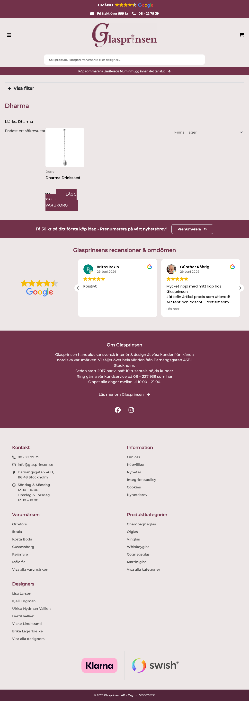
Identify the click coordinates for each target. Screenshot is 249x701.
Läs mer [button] (173, 309)
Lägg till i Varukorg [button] (61, 199)
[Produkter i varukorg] (241, 35)
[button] (124, 5)
